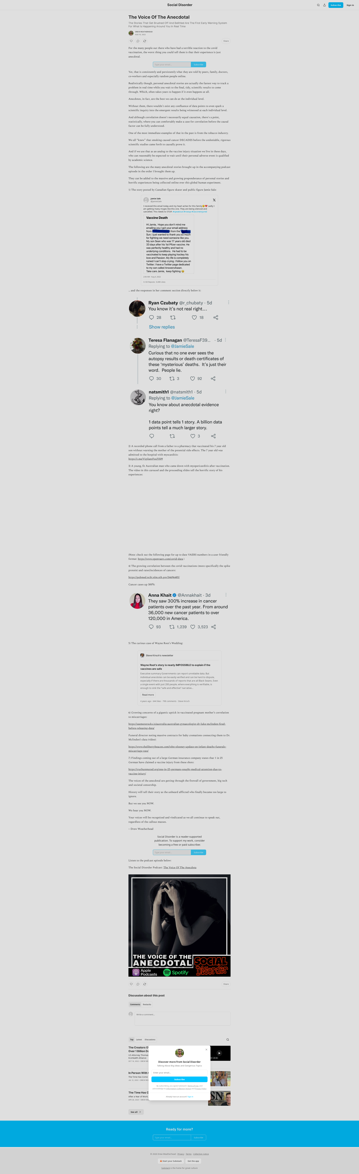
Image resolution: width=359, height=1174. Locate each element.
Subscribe (179, 1079)
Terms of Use (193, 1086)
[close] (206, 1049)
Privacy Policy (200, 1088)
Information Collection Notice (178, 1088)
